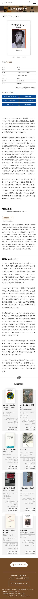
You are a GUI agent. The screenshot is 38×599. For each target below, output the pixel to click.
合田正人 (8, 495)
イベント (4, 589)
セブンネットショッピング (28, 100)
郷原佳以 (25, 456)
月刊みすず (17, 589)
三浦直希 (8, 498)
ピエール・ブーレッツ (11, 493)
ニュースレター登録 (20, 564)
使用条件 (5, 591)
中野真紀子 (8, 540)
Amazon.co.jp (28, 96)
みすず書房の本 (19, 9)
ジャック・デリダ (27, 454)
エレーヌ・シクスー (28, 452)
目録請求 (23, 589)
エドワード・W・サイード (11, 539)
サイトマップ (30, 589)
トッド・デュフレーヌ (28, 493)
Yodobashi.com (27, 104)
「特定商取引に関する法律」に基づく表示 (14, 593)
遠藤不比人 (26, 495)
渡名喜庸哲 (8, 496)
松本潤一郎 (8, 454)
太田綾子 (25, 417)
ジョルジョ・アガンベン (28, 413)
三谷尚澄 (8, 415)
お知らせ (10, 589)
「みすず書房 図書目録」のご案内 (19, 583)
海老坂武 (9, 62)
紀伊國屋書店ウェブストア (10, 96)
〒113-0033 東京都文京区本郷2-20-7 (19, 578)
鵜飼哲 (25, 537)
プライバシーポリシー (14, 591)
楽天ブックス (10, 104)
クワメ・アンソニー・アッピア (11, 413)
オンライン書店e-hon (10, 100)
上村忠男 (25, 415)
